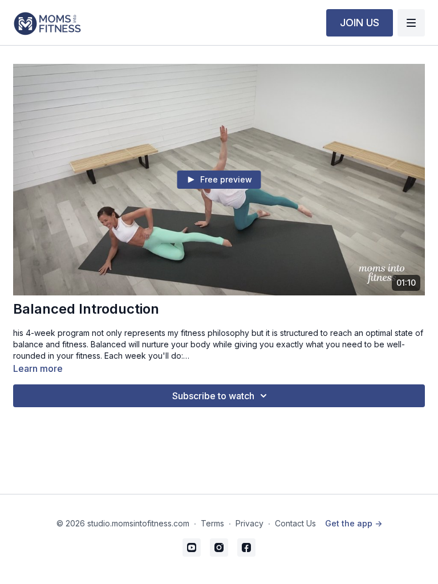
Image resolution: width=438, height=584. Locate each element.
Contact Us (295, 523)
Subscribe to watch (213, 396)
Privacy (249, 523)
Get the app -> (353, 523)
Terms (212, 523)
